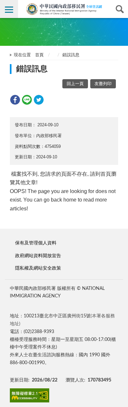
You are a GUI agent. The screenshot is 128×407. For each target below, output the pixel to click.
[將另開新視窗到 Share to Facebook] (15, 100)
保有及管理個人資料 (35, 242)
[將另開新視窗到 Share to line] (27, 100)
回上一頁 (75, 84)
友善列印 (103, 84)
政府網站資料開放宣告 (38, 255)
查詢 (119, 9)
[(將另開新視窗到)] (29, 395)
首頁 (39, 55)
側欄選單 (9, 9)
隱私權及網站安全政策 (38, 268)
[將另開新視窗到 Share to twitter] (39, 100)
